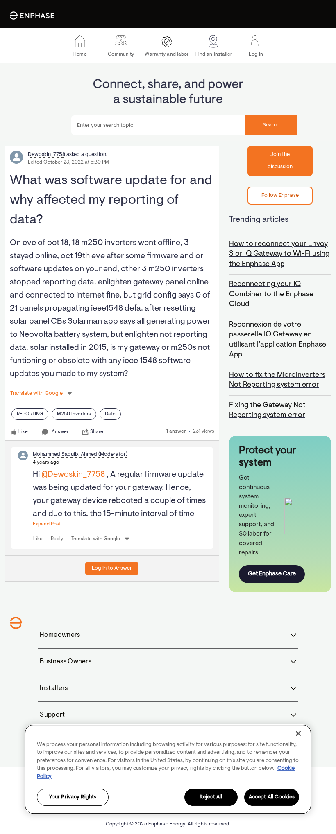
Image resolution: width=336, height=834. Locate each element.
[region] (168, 769)
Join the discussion (280, 160)
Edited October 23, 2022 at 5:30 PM (68, 162)
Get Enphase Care (272, 574)
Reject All (211, 797)
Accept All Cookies (272, 797)
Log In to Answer (112, 568)
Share (96, 431)
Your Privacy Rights (72, 797)
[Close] (298, 733)
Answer (60, 431)
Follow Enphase (280, 195)
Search (271, 125)
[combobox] (184, 125)
